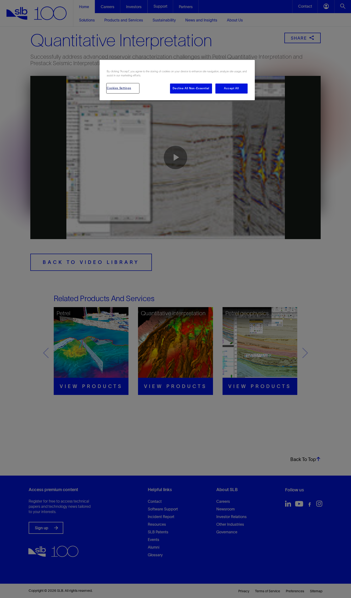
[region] (177, 80)
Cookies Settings (119, 88)
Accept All (231, 88)
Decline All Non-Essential (191, 88)
